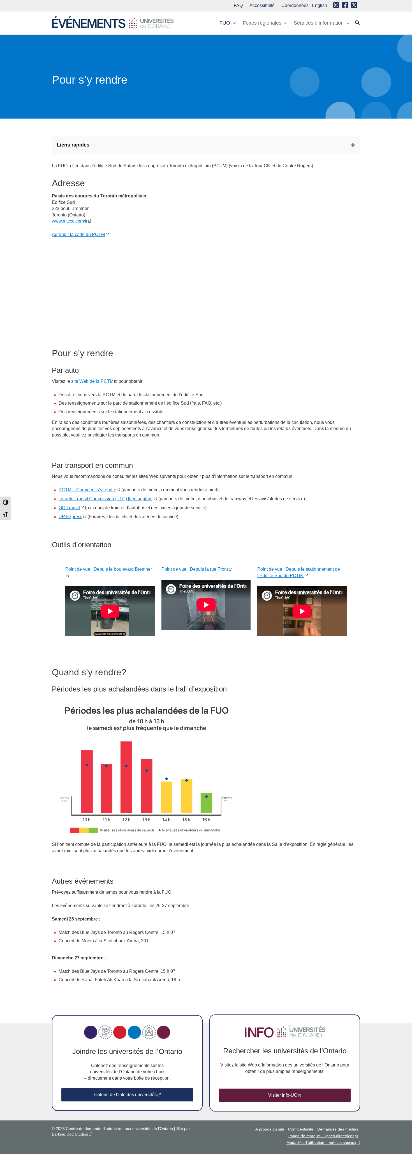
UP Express (70, 516)
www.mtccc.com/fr (69, 221)
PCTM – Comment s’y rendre (87, 489)
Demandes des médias (337, 1129)
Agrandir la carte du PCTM (78, 234)
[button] (233, 23)
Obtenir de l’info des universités (125, 1094)
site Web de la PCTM (92, 381)
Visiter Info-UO (282, 1095)
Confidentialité (300, 1129)
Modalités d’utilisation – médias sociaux (321, 1142)
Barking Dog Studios (70, 1134)
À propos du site (269, 1129)
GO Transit (69, 507)
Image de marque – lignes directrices (321, 1136)
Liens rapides (73, 145)
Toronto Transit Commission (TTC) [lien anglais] (106, 498)
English (319, 5)
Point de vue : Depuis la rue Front (194, 569)
